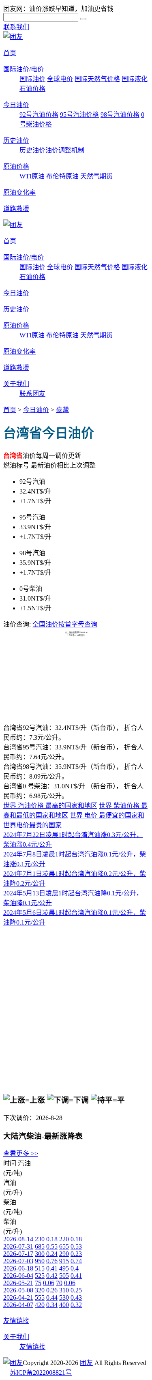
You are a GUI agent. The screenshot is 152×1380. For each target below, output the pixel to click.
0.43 (76, 1297)
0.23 (76, 1253)
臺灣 (62, 409)
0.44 (52, 1297)
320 (40, 1290)
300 (40, 1253)
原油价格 (16, 166)
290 (64, 1253)
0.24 (52, 1253)
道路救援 (16, 208)
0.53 (76, 1246)
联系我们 (16, 27)
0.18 (52, 1239)
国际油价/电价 (23, 69)
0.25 (76, 1290)
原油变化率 (19, 192)
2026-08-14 (18, 1239)
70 (59, 1282)
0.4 (75, 1268)
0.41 (52, 1268)
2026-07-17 (18, 1253)
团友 (86, 1362)
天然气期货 (96, 176)
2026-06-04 (18, 1275)
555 (40, 1297)
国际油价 (32, 78)
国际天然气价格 (97, 78)
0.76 (52, 1261)
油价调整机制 (64, 150)
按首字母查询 (77, 624)
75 (38, 1282)
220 (64, 1239)
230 (40, 1239)
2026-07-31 (18, 1246)
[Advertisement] (76, 657)
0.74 (76, 1261)
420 (40, 1304)
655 (64, 1246)
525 (40, 1275)
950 (40, 1261)
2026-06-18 (18, 1268)
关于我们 (16, 383)
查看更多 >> (20, 1153)
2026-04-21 (18, 1297)
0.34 (52, 1304)
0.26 (52, 1290)
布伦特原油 (62, 176)
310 (64, 1290)
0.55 (52, 1246)
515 (40, 1268)
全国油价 (45, 624)
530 (64, 1297)
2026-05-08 (18, 1290)
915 (64, 1261)
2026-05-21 (18, 1282)
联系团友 (32, 393)
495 (64, 1268)
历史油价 (16, 140)
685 (40, 1246)
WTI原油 (32, 176)
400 (64, 1304)
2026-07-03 (18, 1261)
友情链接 (16, 1320)
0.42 (52, 1275)
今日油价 (16, 104)
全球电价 (60, 78)
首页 (9, 52)
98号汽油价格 (120, 114)
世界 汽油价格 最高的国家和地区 (50, 805)
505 (64, 1275)
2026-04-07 (18, 1304)
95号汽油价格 (79, 114)
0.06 (48, 1282)
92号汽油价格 (38, 114)
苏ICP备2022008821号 (41, 1372)
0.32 (76, 1304)
